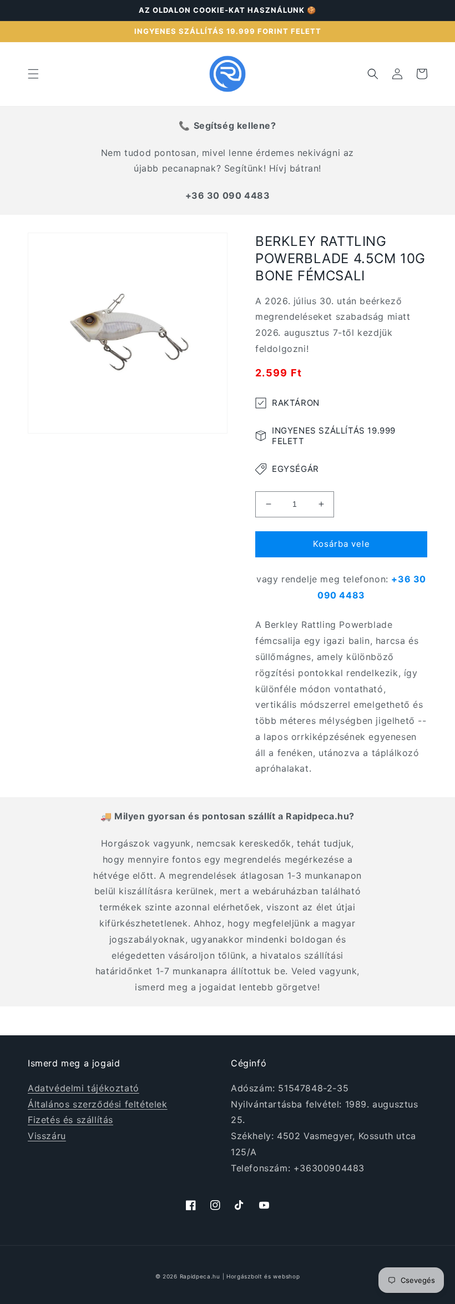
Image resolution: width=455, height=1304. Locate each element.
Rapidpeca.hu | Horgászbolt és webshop (240, 1276)
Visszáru (47, 1135)
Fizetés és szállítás (70, 1119)
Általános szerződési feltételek (98, 1104)
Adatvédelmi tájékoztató (83, 1088)
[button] (33, 74)
